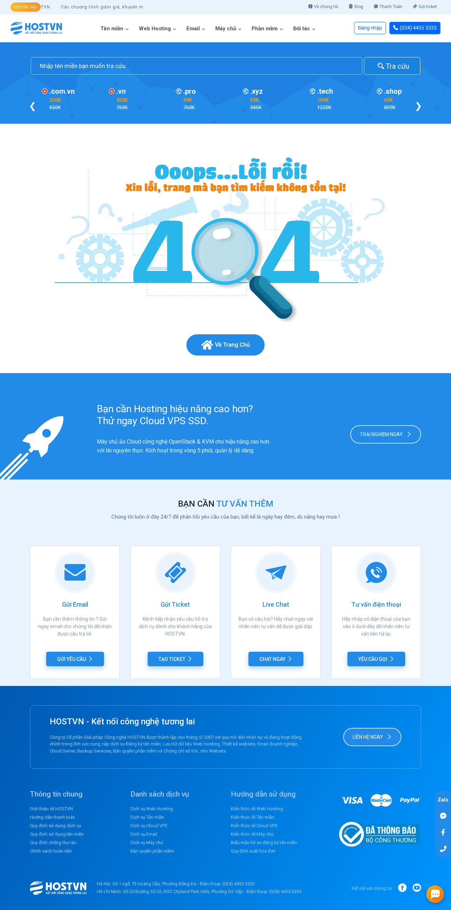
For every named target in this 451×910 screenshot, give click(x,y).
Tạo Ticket (172, 659)
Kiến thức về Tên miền (252, 817)
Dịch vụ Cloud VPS (148, 825)
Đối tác (301, 28)
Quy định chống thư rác (53, 842)
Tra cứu (396, 66)
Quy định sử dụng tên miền (57, 834)
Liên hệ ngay (368, 737)
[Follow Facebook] (443, 832)
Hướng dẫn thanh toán (52, 817)
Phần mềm (265, 28)
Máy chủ (225, 28)
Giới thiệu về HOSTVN (51, 808)
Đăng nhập (370, 28)
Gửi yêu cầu (71, 659)
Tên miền (111, 28)
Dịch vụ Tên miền (147, 817)
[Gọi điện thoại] (443, 848)
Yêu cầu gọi (372, 659)
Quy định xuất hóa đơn (253, 851)
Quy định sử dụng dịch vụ (55, 825)
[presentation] (32, 106)
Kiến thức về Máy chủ (252, 834)
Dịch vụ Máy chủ (146, 842)
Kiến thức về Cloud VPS (254, 825)
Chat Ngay (272, 659)
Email (193, 28)
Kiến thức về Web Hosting (257, 808)
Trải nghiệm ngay (382, 434)
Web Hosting (155, 28)
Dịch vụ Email (143, 834)
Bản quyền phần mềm (152, 851)
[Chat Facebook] (443, 815)
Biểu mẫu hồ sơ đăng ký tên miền (264, 842)
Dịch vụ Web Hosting (151, 808)
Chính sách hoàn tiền (51, 851)
